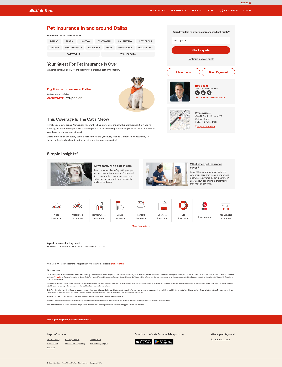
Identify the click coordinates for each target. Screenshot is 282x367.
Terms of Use (52, 344)
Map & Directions (206, 126)
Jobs (210, 10)
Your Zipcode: (180, 40)
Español (245, 2)
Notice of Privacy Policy (75, 344)
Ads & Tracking (53, 340)
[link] (42, 10)
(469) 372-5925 (229, 10)
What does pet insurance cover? (206, 166)
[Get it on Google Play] (163, 342)
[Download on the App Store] (143, 342)
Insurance (156, 10)
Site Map (51, 348)
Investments (178, 10)
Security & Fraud (72, 340)
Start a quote (201, 50)
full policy (57, 277)
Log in (247, 10)
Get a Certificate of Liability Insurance (210, 97)
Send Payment (218, 72)
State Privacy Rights (99, 344)
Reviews (197, 10)
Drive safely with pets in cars (113, 165)
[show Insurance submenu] (164, 10)
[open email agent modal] (203, 93)
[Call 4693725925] (197, 92)
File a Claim (183, 72)
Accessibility (95, 340)
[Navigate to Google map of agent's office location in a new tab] (209, 92)
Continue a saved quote (201, 59)
